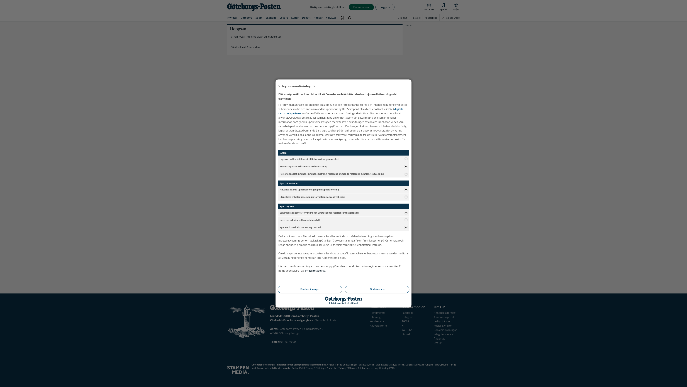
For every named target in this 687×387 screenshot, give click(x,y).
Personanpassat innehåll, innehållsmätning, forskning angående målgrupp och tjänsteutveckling (332, 173)
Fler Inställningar (309, 289)
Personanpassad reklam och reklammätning (303, 166)
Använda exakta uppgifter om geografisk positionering (309, 189)
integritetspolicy (315, 270)
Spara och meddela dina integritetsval (300, 227)
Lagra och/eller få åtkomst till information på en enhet (309, 159)
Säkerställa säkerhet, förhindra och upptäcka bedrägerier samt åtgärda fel (319, 212)
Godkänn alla (377, 289)
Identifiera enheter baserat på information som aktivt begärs (312, 196)
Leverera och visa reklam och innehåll (300, 219)
